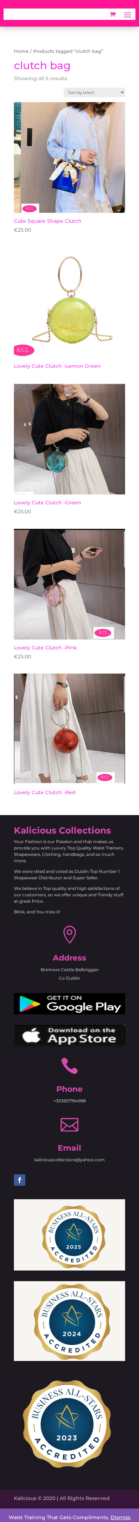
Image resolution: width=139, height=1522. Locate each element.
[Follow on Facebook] (19, 1180)
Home (21, 51)
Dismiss (120, 1517)
